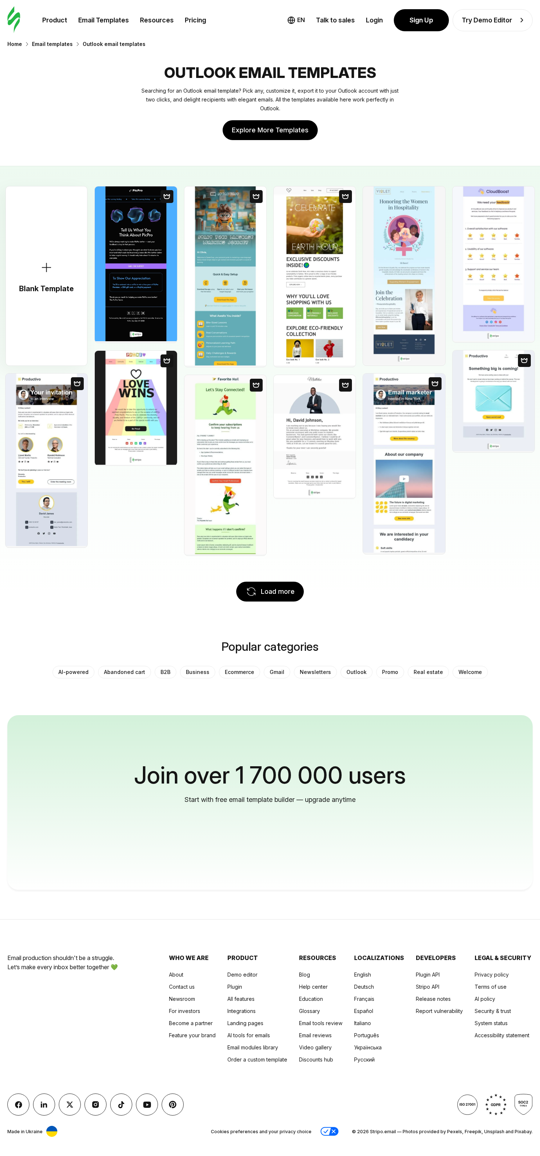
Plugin (234, 987)
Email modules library (252, 1047)
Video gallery (315, 1047)
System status (491, 1023)
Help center (313, 987)
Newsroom (182, 999)
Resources (157, 20)
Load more (278, 591)
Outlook (356, 672)
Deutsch (364, 987)
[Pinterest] (173, 1104)
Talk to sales (335, 20)
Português (366, 1035)
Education (311, 999)
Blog (304, 974)
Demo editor (242, 974)
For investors (184, 1011)
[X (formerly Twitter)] (70, 1104)
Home (14, 44)
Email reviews (315, 1035)
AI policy (485, 999)
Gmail (277, 672)
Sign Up (421, 20)
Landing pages (245, 1023)
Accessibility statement (502, 1035)
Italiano (362, 1023)
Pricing (195, 20)
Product (54, 20)
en (301, 20)
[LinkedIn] (44, 1104)
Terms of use (491, 987)
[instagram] (95, 1104)
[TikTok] (121, 1104)
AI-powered (73, 672)
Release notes (433, 999)
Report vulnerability (439, 1011)
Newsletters (315, 672)
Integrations (241, 1011)
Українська (368, 1047)
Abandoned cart (124, 672)
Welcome (470, 672)
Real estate (428, 672)
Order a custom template (257, 1059)
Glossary (309, 1011)
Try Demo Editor (487, 20)
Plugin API (428, 974)
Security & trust (493, 1011)
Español (363, 1011)
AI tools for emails (248, 1035)
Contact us (182, 987)
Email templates (52, 44)
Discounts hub (316, 1059)
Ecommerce (239, 672)
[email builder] (13, 20)
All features (241, 999)
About (176, 974)
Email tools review (320, 1023)
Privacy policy (492, 974)
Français (364, 999)
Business (197, 672)
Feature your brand (192, 1035)
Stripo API (427, 987)
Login (374, 20)
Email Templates (103, 20)
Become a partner (191, 1023)
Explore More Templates (270, 130)
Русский (364, 1059)
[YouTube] (147, 1104)
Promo (390, 672)
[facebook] (18, 1104)
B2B (165, 672)
